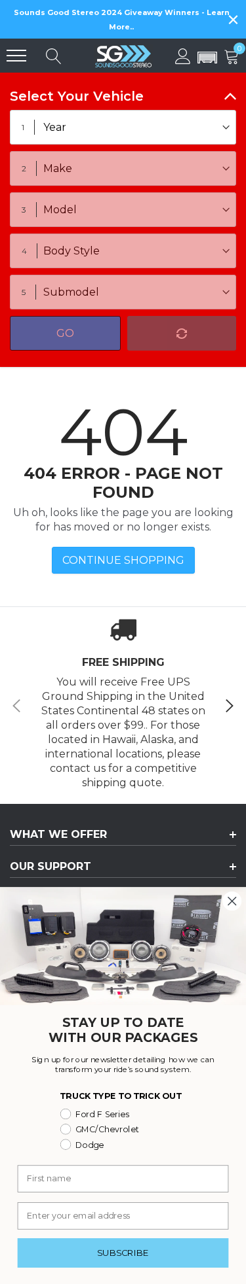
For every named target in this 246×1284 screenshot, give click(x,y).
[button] (207, 58)
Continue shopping (123, 560)
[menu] (16, 55)
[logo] (123, 55)
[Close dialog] (231, 901)
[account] (183, 55)
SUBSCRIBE (123, 1252)
